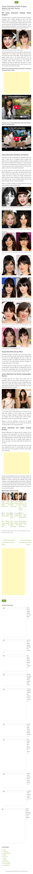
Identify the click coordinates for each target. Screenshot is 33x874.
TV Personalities (6, 863)
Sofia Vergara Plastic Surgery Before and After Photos (14, 524)
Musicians (5, 856)
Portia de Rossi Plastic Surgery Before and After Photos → (25, 542)
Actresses (20, 530)
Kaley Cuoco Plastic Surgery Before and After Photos (6, 504)
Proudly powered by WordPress (12, 871)
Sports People (6, 862)
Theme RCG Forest (23, 871)
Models (4, 855)
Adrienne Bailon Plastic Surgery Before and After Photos (22, 524)
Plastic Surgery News (12, 530)
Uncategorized (6, 865)
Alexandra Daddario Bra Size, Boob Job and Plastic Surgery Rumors (22, 505)
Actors (4, 849)
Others (4, 858)
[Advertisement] (16, 83)
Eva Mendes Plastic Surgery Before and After (6, 524)
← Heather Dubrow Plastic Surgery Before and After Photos (8, 542)
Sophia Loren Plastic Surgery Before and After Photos (14, 504)
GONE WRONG (6, 853)
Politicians (5, 860)
